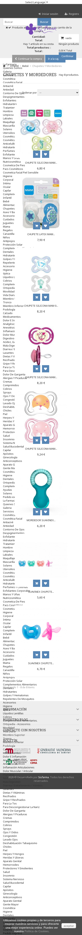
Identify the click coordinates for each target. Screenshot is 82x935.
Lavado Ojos (10, 839)
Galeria (7, 71)
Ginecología (10, 893)
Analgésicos (10, 760)
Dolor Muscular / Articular (18, 771)
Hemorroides (11, 864)
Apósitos (8, 890)
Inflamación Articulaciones (18, 767)
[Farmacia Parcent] (41, 34)
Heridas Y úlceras (13, 857)
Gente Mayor (11, 904)
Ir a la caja (54, 58)
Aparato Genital (12, 861)
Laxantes (8, 789)
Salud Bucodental (13, 883)
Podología (9, 746)
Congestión (10, 836)
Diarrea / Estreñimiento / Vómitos (23, 785)
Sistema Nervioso (13, 879)
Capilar (7, 886)
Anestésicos (10, 764)
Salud (6, 872)
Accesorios (9, 702)
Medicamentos (12, 753)
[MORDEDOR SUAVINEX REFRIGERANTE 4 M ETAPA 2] (41, 464)
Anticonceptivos (12, 897)
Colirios (7, 717)
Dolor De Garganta (14, 810)
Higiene (7, 706)
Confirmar (67, 56)
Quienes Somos (12, 68)
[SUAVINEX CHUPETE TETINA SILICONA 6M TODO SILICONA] (41, 607)
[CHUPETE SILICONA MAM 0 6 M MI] (41, 249)
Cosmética (9, 908)
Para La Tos (10, 803)
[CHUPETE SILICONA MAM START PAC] (41, 106)
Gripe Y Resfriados (14, 800)
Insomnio (9, 875)
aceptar (69, 925)
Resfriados (9, 796)
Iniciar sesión (50, 14)
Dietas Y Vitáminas (14, 792)
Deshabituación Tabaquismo (20, 843)
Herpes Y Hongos (13, 854)
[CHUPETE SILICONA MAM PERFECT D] (41, 321)
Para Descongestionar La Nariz (21, 807)
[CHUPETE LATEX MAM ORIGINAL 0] (41, 178)
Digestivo (8, 774)
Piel (5, 850)
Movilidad (9, 727)
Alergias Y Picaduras (15, 814)
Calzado (8, 749)
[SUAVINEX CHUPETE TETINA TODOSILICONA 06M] (41, 535)
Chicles (7, 846)
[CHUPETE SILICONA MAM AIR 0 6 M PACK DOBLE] (41, 392)
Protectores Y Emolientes (18, 868)
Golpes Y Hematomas (16, 695)
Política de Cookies (36, 931)
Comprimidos (11, 821)
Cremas (7, 818)
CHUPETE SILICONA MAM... (41, 162)
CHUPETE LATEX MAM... (41, 234)
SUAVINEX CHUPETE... (41, 591)
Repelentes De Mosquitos (18, 699)
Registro (74, 14)
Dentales (8, 915)
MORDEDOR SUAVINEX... (41, 520)
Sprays (7, 828)
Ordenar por (29, 92)
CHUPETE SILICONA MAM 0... (41, 305)
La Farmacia (10, 64)
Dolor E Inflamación (14, 756)
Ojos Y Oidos (10, 832)
